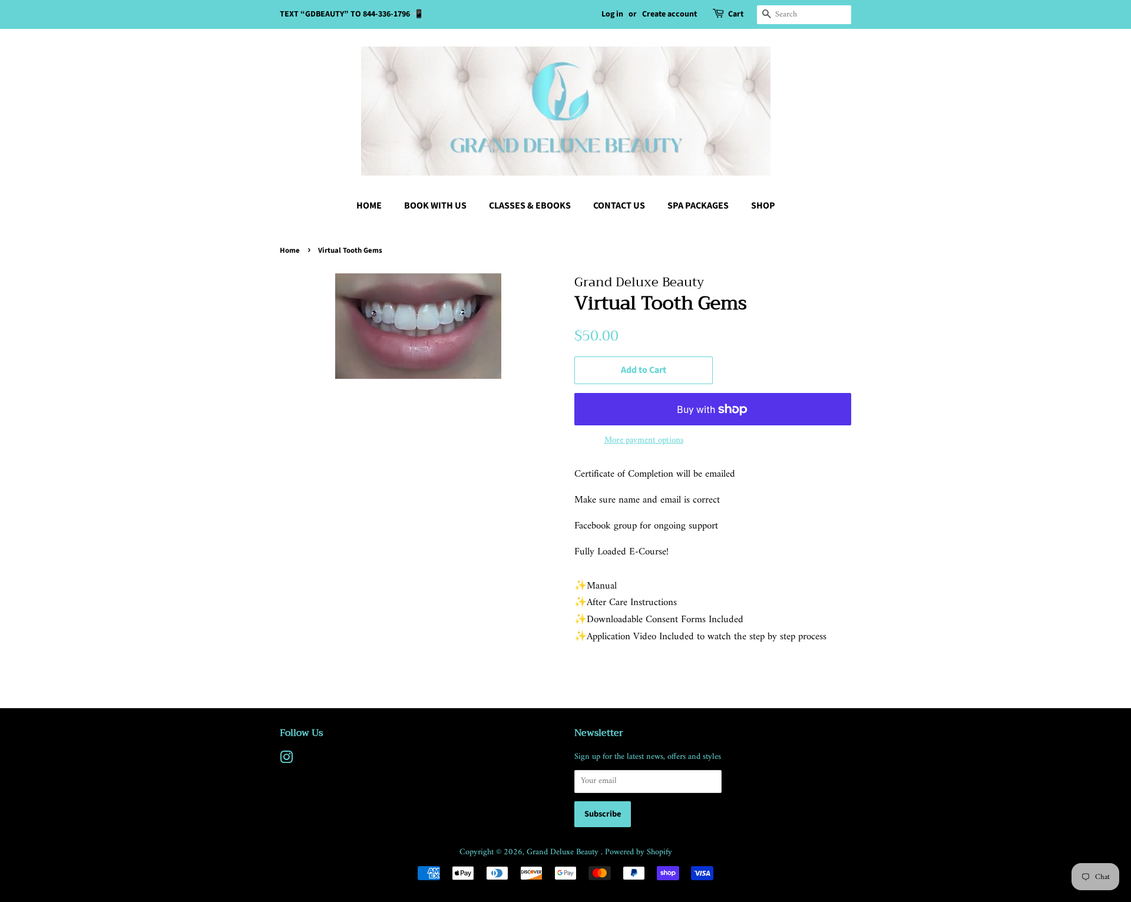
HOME (369, 205)
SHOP (763, 205)
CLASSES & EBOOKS (530, 205)
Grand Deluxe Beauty (564, 852)
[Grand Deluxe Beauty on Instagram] (286, 760)
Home (290, 250)
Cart (735, 14)
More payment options (643, 440)
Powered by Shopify (638, 852)
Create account (669, 14)
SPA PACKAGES (698, 205)
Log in (612, 14)
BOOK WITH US (435, 205)
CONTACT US (619, 205)
